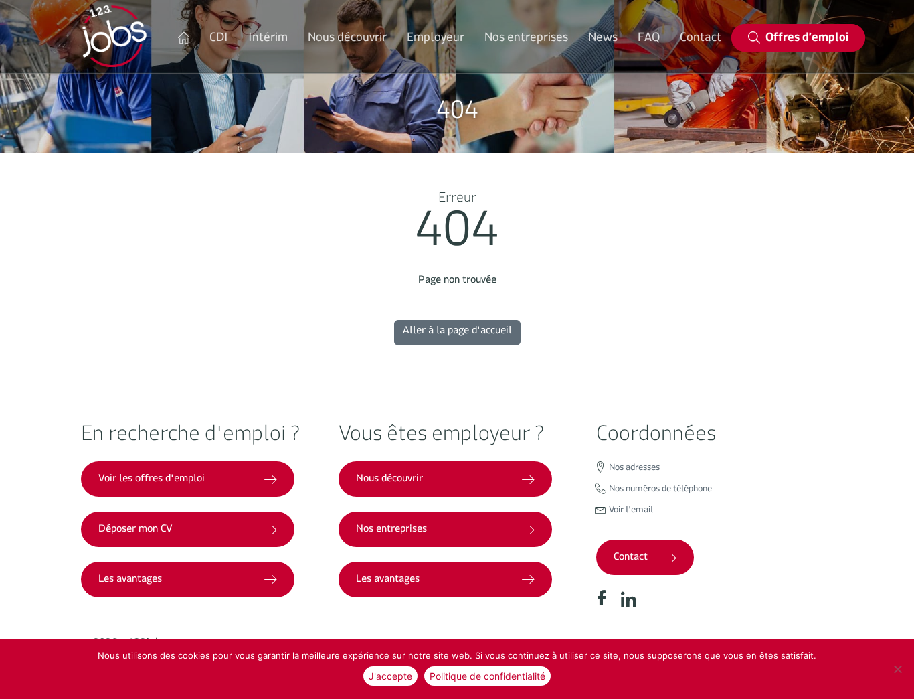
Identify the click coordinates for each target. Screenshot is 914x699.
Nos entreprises (526, 40)
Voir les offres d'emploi (151, 480)
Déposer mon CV (135, 530)
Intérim (268, 40)
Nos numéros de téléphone (660, 490)
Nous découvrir (347, 40)
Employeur (435, 40)
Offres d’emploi (806, 39)
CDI (218, 40)
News (603, 40)
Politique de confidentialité (487, 676)
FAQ (649, 40)
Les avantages (130, 580)
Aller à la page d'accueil (457, 332)
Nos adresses (634, 469)
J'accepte (390, 676)
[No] (897, 669)
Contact (700, 40)
